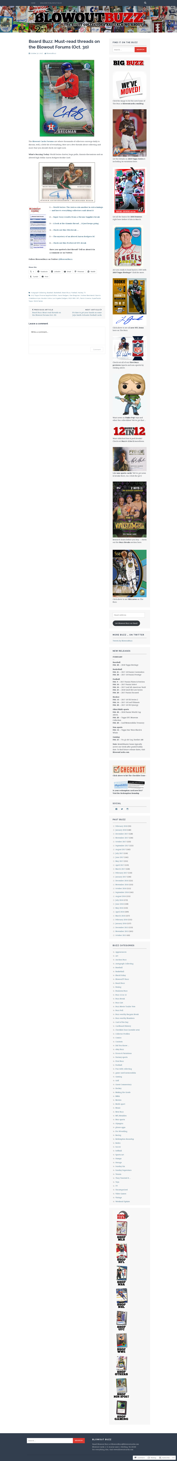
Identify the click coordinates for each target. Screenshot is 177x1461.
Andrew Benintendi (88, 295)
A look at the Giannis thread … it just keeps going (76, 223)
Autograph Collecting (38, 293)
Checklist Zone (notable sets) (127, 1030)
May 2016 (119, 908)
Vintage (118, 1197)
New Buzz (119, 1112)
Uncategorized (121, 1190)
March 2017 (120, 869)
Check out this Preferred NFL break (69, 243)
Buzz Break (120, 999)
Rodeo (118, 1143)
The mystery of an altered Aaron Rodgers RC (74, 236)
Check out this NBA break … (66, 230)
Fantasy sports (121, 1057)
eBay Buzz (119, 1049)
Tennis (118, 1174)
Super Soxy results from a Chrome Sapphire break (76, 217)
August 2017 (120, 849)
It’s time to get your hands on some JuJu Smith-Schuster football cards (87, 312)
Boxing (118, 987)
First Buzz (119, 1061)
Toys (117, 1182)
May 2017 (119, 861)
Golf (117, 1080)
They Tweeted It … (123, 1178)
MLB (70, 298)
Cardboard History (123, 1026)
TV (85, 293)
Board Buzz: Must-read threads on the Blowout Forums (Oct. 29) (46, 312)
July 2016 (119, 900)
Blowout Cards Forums (43, 141)
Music (118, 1108)
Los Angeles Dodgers (60, 298)
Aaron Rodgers (63, 295)
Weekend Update (122, 1201)
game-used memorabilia (125, 1073)
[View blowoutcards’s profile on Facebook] (116, 809)
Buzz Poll (119, 1010)
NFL (77, 298)
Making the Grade (123, 1092)
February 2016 (121, 919)
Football (74, 293)
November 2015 (121, 931)
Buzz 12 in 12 (121, 995)
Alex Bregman (74, 295)
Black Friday (120, 975)
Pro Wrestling (121, 1131)
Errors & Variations (123, 1053)
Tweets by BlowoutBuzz (122, 641)
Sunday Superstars (123, 1170)
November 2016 (121, 884)
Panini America (85, 298)
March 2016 (120, 916)
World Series (38, 301)
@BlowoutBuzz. (65, 259)
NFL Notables (121, 1115)
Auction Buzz (121, 960)
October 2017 (120, 841)
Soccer (118, 1147)
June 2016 (119, 904)
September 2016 (122, 892)
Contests (119, 1041)
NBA (74, 298)
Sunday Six (120, 1166)
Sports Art (119, 1154)
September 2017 (122, 845)
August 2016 (120, 896)
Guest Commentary (123, 1084)
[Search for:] (124, 50)
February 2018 (121, 826)
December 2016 (121, 880)
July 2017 (119, 853)
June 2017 (119, 857)
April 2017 (119, 865)
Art (116, 956)
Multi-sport (120, 1104)
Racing (118, 1135)
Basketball (57, 293)
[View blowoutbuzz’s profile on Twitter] (122, 809)
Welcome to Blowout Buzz (51, 3)
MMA (117, 1096)
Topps (31, 301)
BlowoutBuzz (51, 53)
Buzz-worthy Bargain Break (127, 1014)
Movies (118, 1100)
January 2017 (121, 877)
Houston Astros (46, 298)
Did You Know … (122, 1045)
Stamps (118, 1158)
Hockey (80, 293)
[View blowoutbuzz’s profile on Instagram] (127, 809)
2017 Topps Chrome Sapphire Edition (44, 295)
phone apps (120, 1127)
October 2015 (120, 935)
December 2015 (121, 927)
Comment (97, 349)
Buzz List (119, 1002)
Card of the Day (121, 1022)
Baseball (50, 293)
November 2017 (121, 838)
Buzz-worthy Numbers (124, 1018)
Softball (118, 1151)
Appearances (120, 952)
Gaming (118, 1077)
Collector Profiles (122, 1034)
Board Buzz (66, 293)
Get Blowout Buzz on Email (126, 623)
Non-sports (120, 1119)
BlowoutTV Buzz (122, 979)
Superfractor (96, 298)
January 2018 (121, 830)
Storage (118, 1162)
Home (33, 3)
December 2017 (121, 834)
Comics (118, 1038)
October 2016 (120, 888)
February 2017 (121, 873)
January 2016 (121, 923)
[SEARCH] (145, 3)
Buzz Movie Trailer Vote (125, 1006)
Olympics (119, 1123)
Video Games (120, 1193)
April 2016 (119, 912)
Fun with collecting (123, 1069)
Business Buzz (121, 991)
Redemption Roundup (124, 1139)
